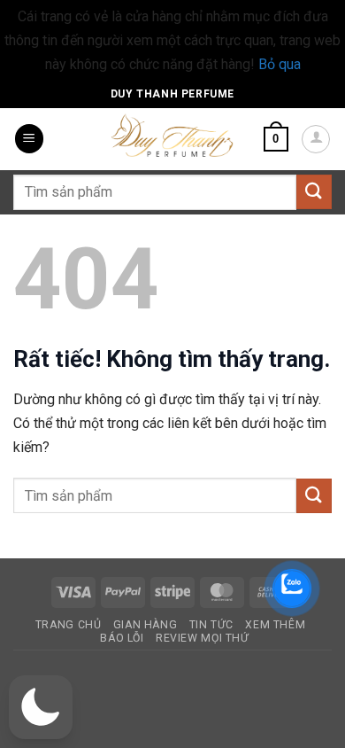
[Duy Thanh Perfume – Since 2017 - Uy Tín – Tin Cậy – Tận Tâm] (172, 134)
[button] (29, 138)
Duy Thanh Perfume (172, 94)
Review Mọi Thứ (202, 638)
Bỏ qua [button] (279, 64)
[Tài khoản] (316, 139)
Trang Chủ (68, 625)
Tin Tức (211, 625)
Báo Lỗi (121, 638)
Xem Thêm (275, 625)
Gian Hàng (145, 625)
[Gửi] (314, 192)
